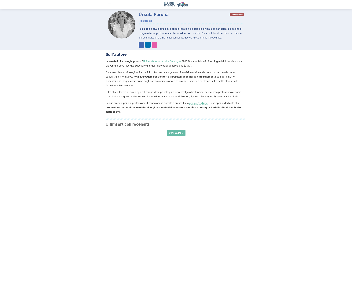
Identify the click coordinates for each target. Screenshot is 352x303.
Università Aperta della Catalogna (162, 61)
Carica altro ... (176, 133)
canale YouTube (198, 103)
